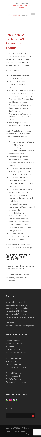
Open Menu (33, 15)
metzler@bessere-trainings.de (21, 5)
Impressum (21, 7)
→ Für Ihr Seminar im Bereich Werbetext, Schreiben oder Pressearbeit (17, 278)
